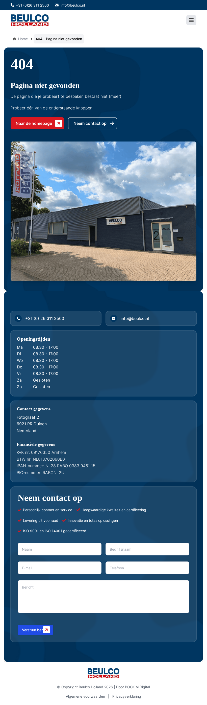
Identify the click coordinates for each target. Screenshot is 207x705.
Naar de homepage (34, 123)
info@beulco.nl (73, 5)
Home (23, 39)
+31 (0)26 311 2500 (32, 5)
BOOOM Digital (137, 687)
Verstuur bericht (35, 630)
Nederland (26, 430)
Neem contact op (90, 123)
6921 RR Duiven (32, 423)
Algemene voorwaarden (85, 696)
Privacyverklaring (126, 696)
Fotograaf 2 (28, 417)
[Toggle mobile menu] (191, 20)
